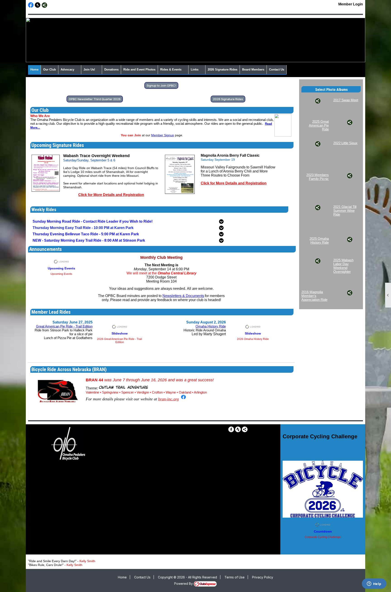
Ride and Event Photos (139, 69)
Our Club (49, 69)
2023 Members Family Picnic (317, 177)
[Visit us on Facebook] (31, 5)
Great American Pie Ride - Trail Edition (64, 326)
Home (34, 69)
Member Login (350, 4)
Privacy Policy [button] (262, 577)
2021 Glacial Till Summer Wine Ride (344, 210)
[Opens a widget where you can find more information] (374, 584)
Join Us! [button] (89, 69)
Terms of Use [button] (234, 577)
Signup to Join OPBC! (161, 85)
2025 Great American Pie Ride (319, 125)
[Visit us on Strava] (38, 5)
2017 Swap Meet (345, 100)
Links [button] (194, 69)
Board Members (253, 69)
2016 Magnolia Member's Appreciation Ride (314, 296)
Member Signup (162, 135)
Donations (111, 69)
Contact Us (276, 69)
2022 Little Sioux (345, 143)
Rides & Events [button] (170, 69)
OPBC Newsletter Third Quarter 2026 (95, 99)
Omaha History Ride (211, 326)
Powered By (184, 583)
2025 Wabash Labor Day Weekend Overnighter (343, 266)
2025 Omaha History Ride (319, 240)
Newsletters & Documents (183, 296)
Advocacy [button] (67, 69)
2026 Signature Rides (222, 69)
